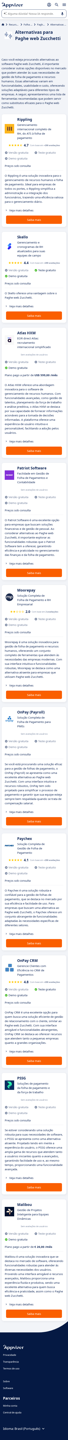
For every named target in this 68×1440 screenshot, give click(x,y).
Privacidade (9, 1355)
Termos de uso (11, 1368)
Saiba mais (34, 220)
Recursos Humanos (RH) (14, 24)
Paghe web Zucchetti (41, 24)
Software (8, 1388)
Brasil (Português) (27, 1429)
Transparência (11, 1361)
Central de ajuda (12, 1412)
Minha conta (10, 1405)
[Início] (3, 24)
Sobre (6, 1381)
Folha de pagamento (28, 24)
